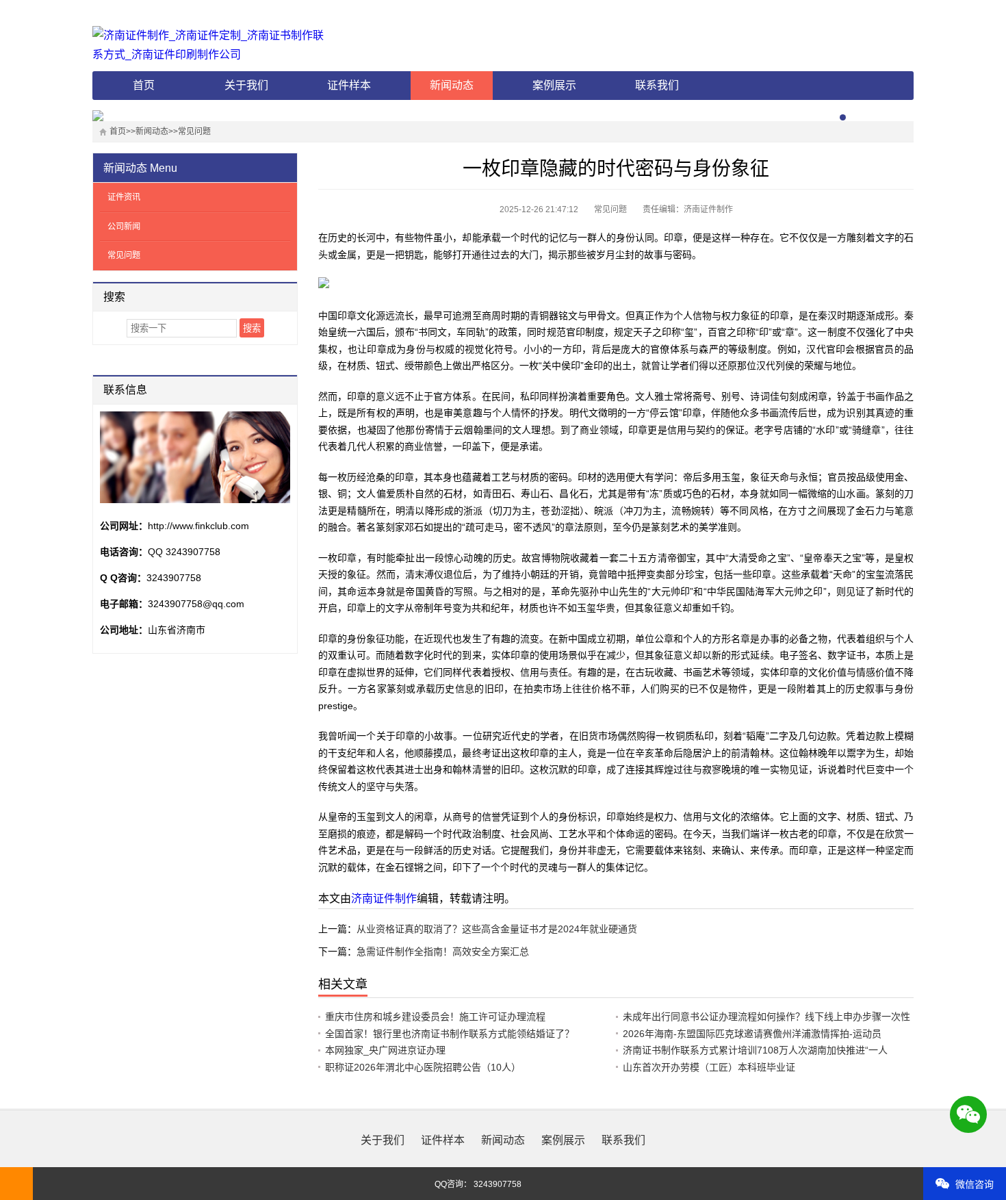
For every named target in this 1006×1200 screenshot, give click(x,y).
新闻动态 (452, 85)
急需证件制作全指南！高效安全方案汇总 (443, 951)
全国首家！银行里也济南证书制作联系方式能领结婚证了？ (449, 1033)
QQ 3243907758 (184, 551)
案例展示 (554, 85)
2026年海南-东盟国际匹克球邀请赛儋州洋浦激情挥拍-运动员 (752, 1033)
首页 (144, 85)
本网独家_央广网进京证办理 (385, 1050)
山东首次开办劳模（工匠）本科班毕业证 (709, 1067)
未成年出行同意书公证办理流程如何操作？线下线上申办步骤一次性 (766, 1016)
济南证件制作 (384, 898)
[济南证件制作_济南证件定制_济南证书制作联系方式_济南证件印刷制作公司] (212, 45)
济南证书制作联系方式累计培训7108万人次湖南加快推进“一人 (755, 1050)
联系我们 (657, 85)
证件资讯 (123, 197)
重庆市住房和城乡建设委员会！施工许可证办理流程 (435, 1016)
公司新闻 (123, 226)
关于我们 (246, 85)
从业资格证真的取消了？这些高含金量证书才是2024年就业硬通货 (497, 928)
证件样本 (349, 85)
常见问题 (194, 131)
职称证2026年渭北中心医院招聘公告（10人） (423, 1067)
